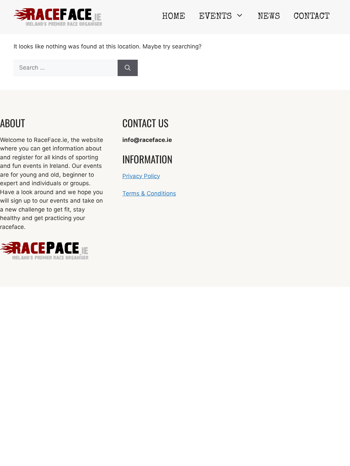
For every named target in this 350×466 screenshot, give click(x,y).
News (269, 17)
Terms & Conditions (149, 193)
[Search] (128, 68)
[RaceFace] (58, 16)
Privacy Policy (141, 176)
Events (215, 17)
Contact (311, 17)
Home (173, 17)
